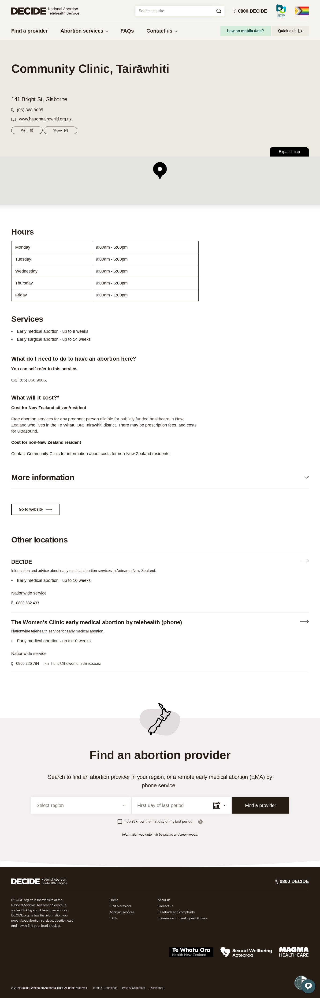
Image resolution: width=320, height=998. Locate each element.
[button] (160, 171)
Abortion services (81, 31)
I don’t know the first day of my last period (159, 821)
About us (164, 900)
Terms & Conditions (105, 988)
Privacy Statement (133, 988)
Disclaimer (156, 988)
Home (114, 900)
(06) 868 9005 (33, 380)
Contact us (159, 31)
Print (24, 130)
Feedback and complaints (176, 912)
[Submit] (218, 11)
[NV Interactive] (39, 881)
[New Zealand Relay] (281, 10)
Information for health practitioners (182, 918)
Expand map (289, 152)
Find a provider (29, 31)
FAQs (127, 31)
